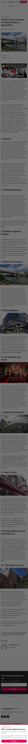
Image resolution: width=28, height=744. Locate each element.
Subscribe (14, 741)
